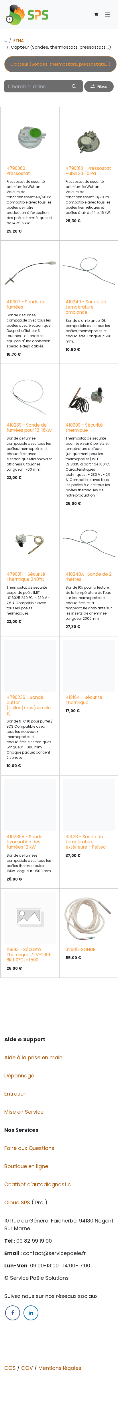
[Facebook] (12, 1312)
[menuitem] (60, 64)
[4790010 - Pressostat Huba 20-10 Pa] (89, 137)
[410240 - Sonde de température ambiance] (89, 270)
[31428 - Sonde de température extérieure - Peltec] (89, 805)
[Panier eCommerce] (96, 14)
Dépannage (20, 1075)
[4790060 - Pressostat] (30, 137)
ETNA (18, 40)
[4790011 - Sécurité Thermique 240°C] (30, 542)
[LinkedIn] (30, 1312)
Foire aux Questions (30, 1148)
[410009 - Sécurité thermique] (89, 393)
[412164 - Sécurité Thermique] (89, 666)
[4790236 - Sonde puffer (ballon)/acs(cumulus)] (30, 666)
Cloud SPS (18, 1202)
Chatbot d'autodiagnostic (38, 1184)
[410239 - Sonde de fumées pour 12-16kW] (30, 393)
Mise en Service (24, 1111)
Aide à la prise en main (33, 1057)
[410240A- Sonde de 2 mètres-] (89, 542)
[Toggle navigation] (108, 14)
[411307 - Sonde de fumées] (30, 270)
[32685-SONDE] (89, 918)
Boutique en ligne (27, 1166)
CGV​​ (27, 1368)
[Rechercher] (74, 86)
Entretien (15, 1093)
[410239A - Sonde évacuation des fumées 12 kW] (30, 805)
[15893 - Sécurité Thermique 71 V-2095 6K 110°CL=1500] (30, 918)
